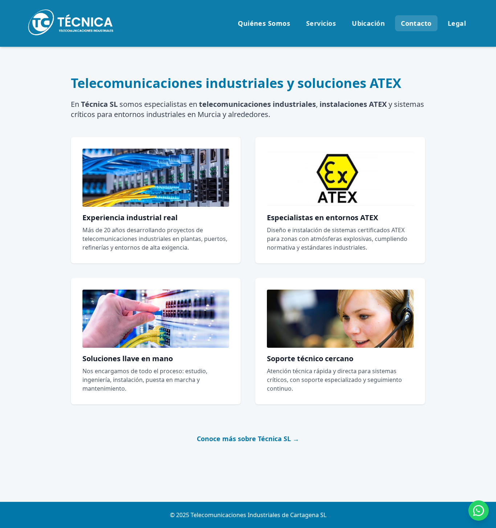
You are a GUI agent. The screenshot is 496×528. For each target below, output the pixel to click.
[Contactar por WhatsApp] (478, 510)
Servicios (321, 23)
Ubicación (368, 23)
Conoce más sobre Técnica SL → (248, 438)
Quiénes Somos (264, 23)
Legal (457, 23)
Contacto (416, 23)
